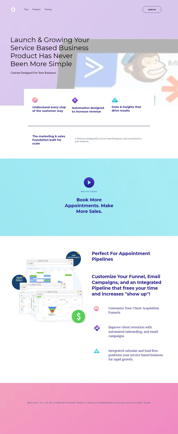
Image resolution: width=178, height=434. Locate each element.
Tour (26, 9)
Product (36, 9)
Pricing (48, 9)
